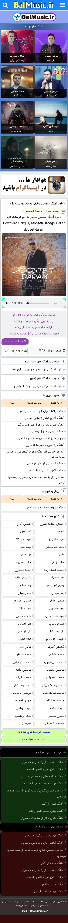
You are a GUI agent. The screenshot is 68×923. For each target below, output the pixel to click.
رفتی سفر (51, 166)
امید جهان (25, 531)
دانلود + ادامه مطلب (15, 341)
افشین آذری (23, 524)
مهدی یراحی (23, 708)
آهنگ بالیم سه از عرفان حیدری (45, 507)
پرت (51, 131)
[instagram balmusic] (34, 194)
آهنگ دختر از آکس (52, 884)
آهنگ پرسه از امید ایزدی (48, 891)
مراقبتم (17, 95)
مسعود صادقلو (55, 700)
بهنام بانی (25, 547)
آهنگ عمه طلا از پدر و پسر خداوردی (41, 762)
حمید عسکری (23, 570)
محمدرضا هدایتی (53, 693)
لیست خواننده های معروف (34, 732)
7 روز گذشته (56, 403)
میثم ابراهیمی (23, 716)
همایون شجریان (54, 723)
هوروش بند (24, 723)
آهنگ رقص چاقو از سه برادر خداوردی (41, 818)
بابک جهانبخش (55, 547)
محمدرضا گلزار (22, 685)
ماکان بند (25, 646)
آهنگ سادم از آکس (51, 803)
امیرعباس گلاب (51, 126)
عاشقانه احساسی (33, 211)
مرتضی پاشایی (22, 693)
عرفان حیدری (51, 56)
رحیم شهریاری (55, 585)
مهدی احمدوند (22, 700)
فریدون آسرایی (55, 646)
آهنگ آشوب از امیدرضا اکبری (46, 470)
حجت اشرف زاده (54, 570)
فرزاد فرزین (25, 639)
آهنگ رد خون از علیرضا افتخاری (45, 445)
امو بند (60, 531)
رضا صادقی (17, 161)
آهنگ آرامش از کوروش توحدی (45, 463)
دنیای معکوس (17, 166)
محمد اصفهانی (55, 677)
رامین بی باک (23, 577)
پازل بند (59, 554)
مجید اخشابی (56, 654)
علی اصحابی (23, 623)
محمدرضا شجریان (53, 685)
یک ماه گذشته (34, 403)
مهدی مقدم (57, 708)
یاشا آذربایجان (17, 60)
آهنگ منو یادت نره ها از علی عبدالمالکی (40, 424)
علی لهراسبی (23, 631)
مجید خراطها (23, 654)
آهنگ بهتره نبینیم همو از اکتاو (46, 811)
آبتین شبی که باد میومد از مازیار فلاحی (41, 438)
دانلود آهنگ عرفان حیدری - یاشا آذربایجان (38, 386)
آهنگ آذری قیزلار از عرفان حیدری (44, 418)
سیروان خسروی (21, 600)
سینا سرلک (24, 608)
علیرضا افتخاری (55, 639)
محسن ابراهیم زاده (53, 662)
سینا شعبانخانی (54, 616)
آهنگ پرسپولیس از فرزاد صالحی (44, 835)
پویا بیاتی (25, 554)
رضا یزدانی (57, 593)
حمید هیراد (57, 577)
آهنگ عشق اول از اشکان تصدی (44, 769)
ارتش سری (17, 131)
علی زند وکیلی (56, 631)
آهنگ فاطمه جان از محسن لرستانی (42, 776)
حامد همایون (17, 91)
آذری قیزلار (50, 95)
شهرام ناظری (56, 623)
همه (12, 403)
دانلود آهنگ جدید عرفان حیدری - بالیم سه (38, 369)
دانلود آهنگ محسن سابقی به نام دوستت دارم (37, 203)
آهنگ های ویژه (34, 26)
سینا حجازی (56, 608)
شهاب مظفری (23, 616)
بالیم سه (51, 60)
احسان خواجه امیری (52, 524)
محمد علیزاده (23, 677)
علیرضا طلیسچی (17, 126)
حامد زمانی (57, 562)
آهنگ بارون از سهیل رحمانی (47, 431)
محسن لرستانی (55, 669)
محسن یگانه (23, 669)
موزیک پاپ (53, 211)
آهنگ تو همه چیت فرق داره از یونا (42, 783)
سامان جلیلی (56, 600)
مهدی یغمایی (56, 716)
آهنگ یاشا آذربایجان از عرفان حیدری (42, 411)
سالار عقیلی (51, 161)
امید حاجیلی (56, 539)
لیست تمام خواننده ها (34, 739)
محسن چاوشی (22, 662)
